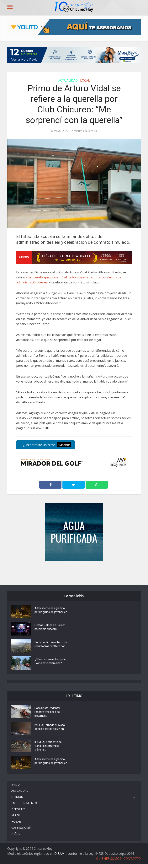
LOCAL (85, 80)
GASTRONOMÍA (21, 827)
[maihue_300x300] (74, 532)
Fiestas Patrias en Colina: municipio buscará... (49, 627)
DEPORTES (18, 809)
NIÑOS (15, 834)
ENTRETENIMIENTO (24, 803)
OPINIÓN (17, 797)
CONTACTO (132, 858)
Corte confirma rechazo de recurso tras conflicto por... (50, 644)
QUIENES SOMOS (108, 858)
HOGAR (16, 821)
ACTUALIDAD (68, 80)
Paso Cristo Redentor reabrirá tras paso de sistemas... (47, 711)
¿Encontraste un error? (46, 445)
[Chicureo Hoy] (74, 7)
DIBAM (59, 853)
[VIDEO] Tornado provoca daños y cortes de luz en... (50, 726)
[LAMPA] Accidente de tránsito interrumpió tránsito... (48, 745)
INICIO (15, 784)
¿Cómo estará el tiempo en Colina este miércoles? (50, 661)
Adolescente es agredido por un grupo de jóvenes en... (51, 610)
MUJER (15, 815)
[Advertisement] (74, 572)
